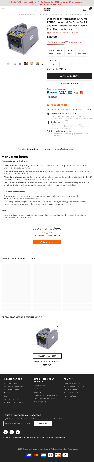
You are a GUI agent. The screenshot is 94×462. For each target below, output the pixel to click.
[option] (23, 38)
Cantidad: (51, 60)
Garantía (47, 149)
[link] (16, 305)
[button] (2, 63)
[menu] (3, 9)
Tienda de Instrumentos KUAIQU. (36, 449)
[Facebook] (5, 432)
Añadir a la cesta (69, 76)
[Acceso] (84, 9)
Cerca (92, 3)
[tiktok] (12, 432)
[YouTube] (18, 432)
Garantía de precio (63, 149)
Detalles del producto (28, 149)
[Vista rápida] (58, 327)
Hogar (6, 14)
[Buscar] (9, 9)
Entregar (43, 423)
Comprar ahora (69, 83)
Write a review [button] (47, 242)
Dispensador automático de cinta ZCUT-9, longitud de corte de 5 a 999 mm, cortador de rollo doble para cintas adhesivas (47, 361)
